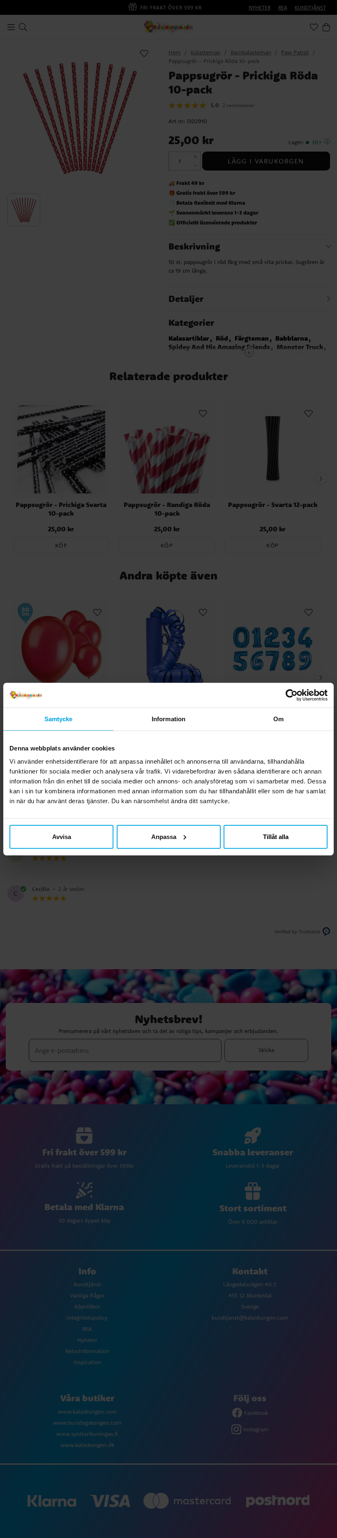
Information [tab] (168, 718)
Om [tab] (278, 718)
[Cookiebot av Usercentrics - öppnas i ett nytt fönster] (292, 695)
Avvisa (61, 836)
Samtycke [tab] (58, 718)
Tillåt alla (276, 836)
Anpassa (163, 836)
